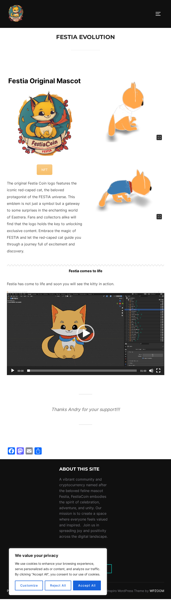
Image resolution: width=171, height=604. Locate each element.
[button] (85, 333)
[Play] (12, 370)
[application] (85, 333)
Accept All (87, 585)
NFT (44, 170)
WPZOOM (157, 591)
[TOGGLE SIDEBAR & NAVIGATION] (159, 14)
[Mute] (151, 370)
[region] (58, 571)
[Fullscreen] (158, 370)
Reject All (58, 585)
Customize (29, 585)
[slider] (82, 370)
